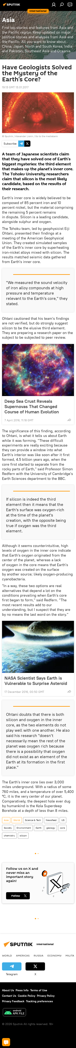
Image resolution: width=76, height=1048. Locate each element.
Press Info (22, 990)
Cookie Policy (26, 996)
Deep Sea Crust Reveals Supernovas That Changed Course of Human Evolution (31, 406)
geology (50, 827)
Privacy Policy (46, 996)
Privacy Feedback (13, 1001)
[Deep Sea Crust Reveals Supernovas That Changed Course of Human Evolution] (38, 370)
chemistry (9, 835)
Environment (24, 827)
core (62, 827)
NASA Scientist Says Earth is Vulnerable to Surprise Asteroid (35, 680)
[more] (69, 420)
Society (8, 827)
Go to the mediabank (46, 136)
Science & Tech (33, 820)
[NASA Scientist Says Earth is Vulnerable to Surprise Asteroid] (38, 647)
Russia (38, 955)
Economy (54, 955)
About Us (8, 990)
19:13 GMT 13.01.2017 (15, 87)
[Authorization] (54, 4)
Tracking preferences (39, 1001)
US (62, 820)
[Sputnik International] (12, 6)
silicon (23, 835)
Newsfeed (51, 820)
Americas (23, 955)
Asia (6, 820)
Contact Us (9, 996)
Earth (39, 827)
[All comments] (6, 1042)
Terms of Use (38, 990)
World (16, 820)
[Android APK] (14, 1012)
